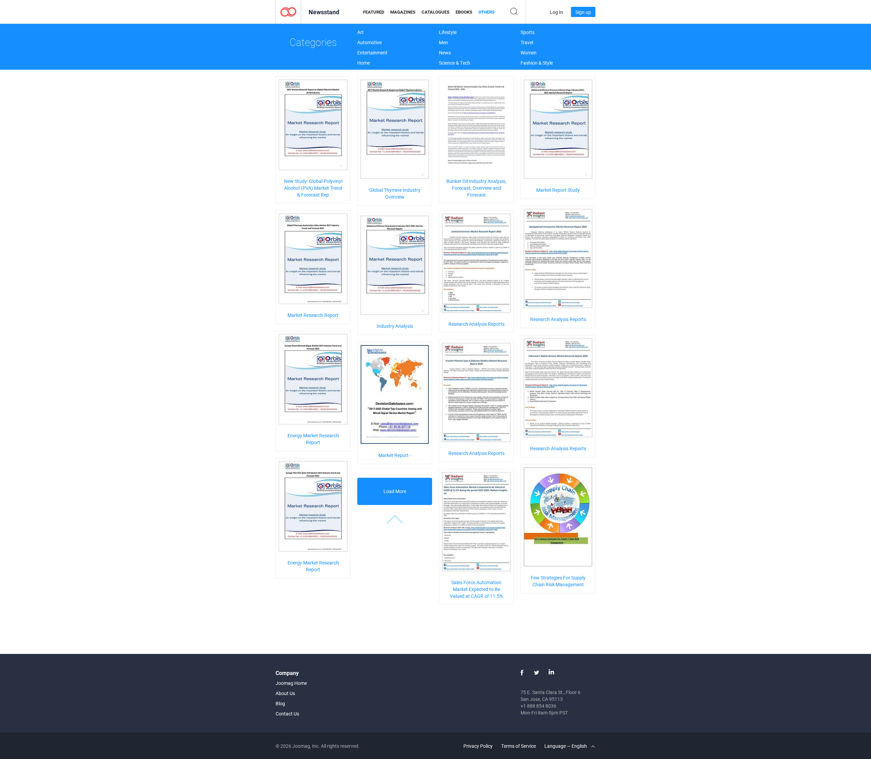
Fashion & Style (537, 63)
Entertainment (372, 52)
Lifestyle (448, 32)
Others (486, 12)
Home (363, 63)
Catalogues (435, 12)
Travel (527, 42)
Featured (373, 12)
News (445, 52)
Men (443, 42)
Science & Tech (454, 63)
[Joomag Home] (288, 11)
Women (529, 52)
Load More (394, 491)
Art (360, 32)
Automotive (369, 42)
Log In (556, 12)
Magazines (402, 12)
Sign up (583, 12)
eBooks (464, 12)
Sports (528, 32)
